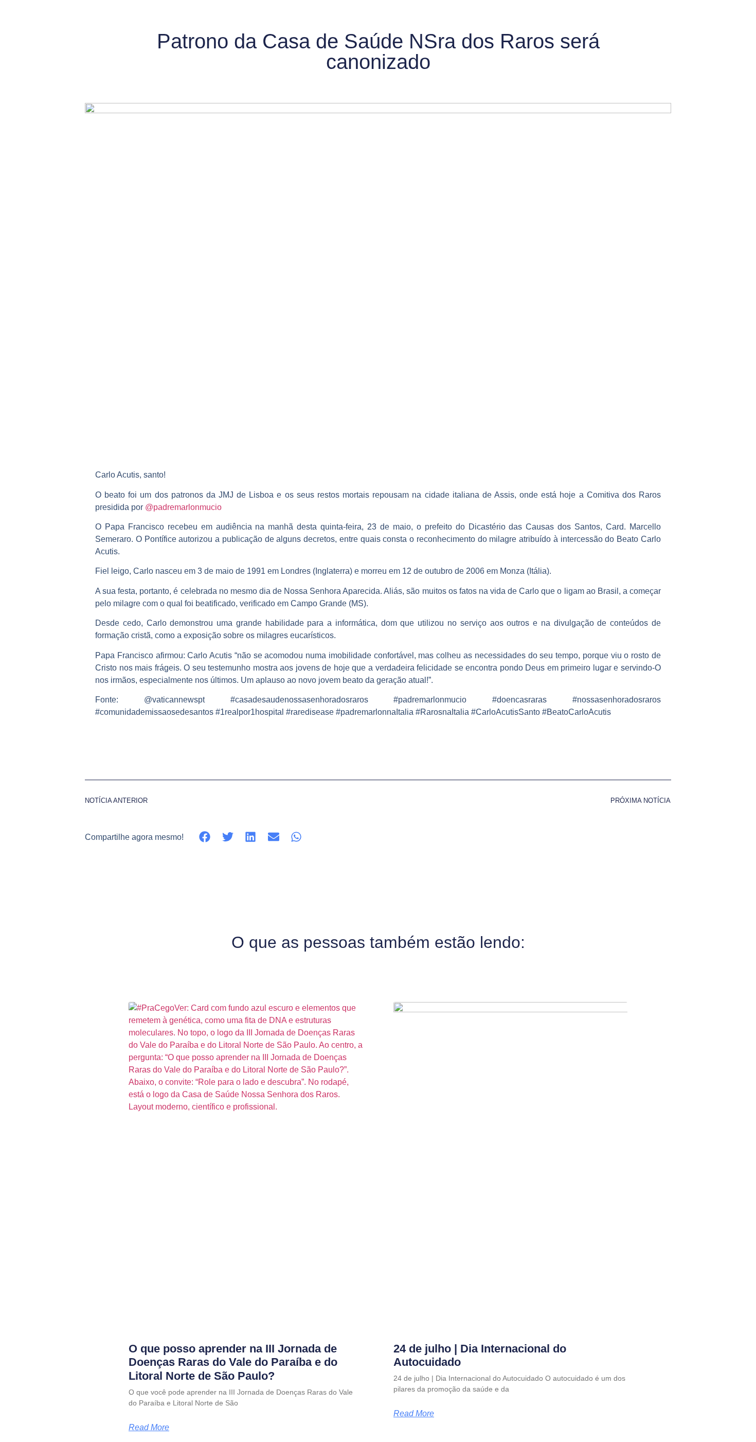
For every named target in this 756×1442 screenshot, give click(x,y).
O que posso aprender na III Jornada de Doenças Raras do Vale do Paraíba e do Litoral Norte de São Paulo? (233, 1362)
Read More (149, 1427)
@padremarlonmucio (183, 507)
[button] (205, 837)
